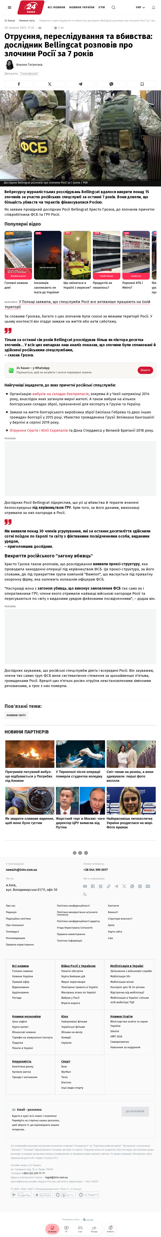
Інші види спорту (72, 1087)
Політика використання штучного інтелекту (77, 913)
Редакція (11, 912)
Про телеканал (15, 925)
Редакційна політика (18, 919)
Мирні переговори (73, 982)
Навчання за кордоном (125, 1047)
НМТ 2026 (116, 1036)
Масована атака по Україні (78, 992)
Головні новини (22, 971)
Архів (111, 925)
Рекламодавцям (15, 938)
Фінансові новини (24, 1032)
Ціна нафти (19, 1021)
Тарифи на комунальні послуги (32, 1037)
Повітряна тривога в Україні (79, 987)
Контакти (113, 906)
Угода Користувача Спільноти (74, 928)
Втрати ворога (70, 1003)
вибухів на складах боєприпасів (60, 394)
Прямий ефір (20, 982)
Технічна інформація (69, 941)
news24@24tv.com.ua (21, 870)
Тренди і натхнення (24, 1077)
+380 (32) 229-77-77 (33, 1173)
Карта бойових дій (73, 976)
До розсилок (135, 1111)
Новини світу (27, 20)
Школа (114, 1031)
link (84, 886)
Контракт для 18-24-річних (127, 987)
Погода (16, 997)
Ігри (102, 7)
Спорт (65, 1061)
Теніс (64, 1077)
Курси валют (20, 1027)
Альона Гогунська (29, 64)
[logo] (31, 7)
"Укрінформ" (29, 73)
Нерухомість (21, 1061)
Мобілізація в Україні (126, 966)
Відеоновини (20, 987)
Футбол (66, 1072)
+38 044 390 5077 (95, 870)
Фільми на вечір (71, 1032)
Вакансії (113, 912)
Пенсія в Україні (22, 1048)
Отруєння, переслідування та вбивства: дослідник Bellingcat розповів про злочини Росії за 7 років (97, 20)
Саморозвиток (119, 1041)
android (21, 1194)
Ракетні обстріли (72, 971)
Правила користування (20, 944)
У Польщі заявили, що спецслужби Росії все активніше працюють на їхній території (77, 304)
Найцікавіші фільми (74, 1021)
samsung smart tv (88, 1194)
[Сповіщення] (153, 7)
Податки (17, 1042)
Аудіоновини (20, 992)
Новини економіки (26, 1016)
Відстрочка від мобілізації (127, 992)
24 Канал (10, 20)
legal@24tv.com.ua (56, 1177)
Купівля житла (21, 1072)
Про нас (11, 906)
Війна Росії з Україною (78, 966)
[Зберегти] (142, 84)
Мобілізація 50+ (120, 976)
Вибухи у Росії (70, 997)
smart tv (65, 1194)
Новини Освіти (121, 1016)
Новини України (82, 7)
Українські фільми (73, 1027)
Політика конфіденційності (73, 906)
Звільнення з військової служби (131, 971)
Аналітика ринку (22, 1066)
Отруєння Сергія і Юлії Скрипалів (39, 430)
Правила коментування (71, 934)
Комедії (66, 1037)
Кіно (64, 1016)
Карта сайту (115, 932)
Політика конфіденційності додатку (78, 921)
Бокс (64, 1066)
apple (43, 1194)
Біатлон (66, 1082)
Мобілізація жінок (122, 982)
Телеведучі (12, 932)
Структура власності (120, 919)
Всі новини (56, 7)
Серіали (66, 1042)
